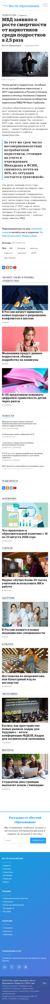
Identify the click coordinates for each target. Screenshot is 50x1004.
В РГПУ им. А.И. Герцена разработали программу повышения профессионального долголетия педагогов (22, 455)
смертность (22, 252)
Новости (7, 865)
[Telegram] (11, 267)
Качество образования (22, 468)
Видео (6, 881)
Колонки (7, 868)
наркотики (34, 248)
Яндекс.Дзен (29, 236)
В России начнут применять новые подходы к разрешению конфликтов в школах (24, 315)
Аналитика (8, 871)
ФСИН (33, 252)
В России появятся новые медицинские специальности (23, 631)
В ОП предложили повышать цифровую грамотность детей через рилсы (24, 398)
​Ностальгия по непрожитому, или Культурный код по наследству (23, 679)
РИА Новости (18, 242)
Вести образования (11, 46)
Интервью (7, 875)
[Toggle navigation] (45, 5)
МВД (11, 248)
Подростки (9, 15)
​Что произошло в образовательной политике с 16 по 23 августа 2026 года (25, 533)
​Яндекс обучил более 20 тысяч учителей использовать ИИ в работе (24, 583)
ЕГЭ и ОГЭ (11, 436)
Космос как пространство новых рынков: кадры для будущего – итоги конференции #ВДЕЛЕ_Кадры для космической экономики (23, 732)
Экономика (8, 901)
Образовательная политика (15, 898)
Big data (7, 911)
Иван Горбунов (9, 257)
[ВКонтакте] (3, 267)
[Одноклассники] (7, 267)
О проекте (8, 927)
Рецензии (7, 878)
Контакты (7, 930)
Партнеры (8, 934)
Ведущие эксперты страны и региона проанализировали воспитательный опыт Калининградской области (19, 423)
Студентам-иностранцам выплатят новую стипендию (23, 783)
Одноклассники (11, 236)
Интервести (8, 907)
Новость (23, 15)
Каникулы (17, 447)
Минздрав (21, 248)
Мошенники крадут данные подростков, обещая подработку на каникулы (22, 356)
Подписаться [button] (38, 840)
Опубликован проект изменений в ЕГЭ (18, 434)
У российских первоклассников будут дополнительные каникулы (18, 443)
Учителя (16, 460)
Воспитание (12, 428)
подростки (8, 252)
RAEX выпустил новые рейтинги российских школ (23, 465)
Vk (41, 232)
